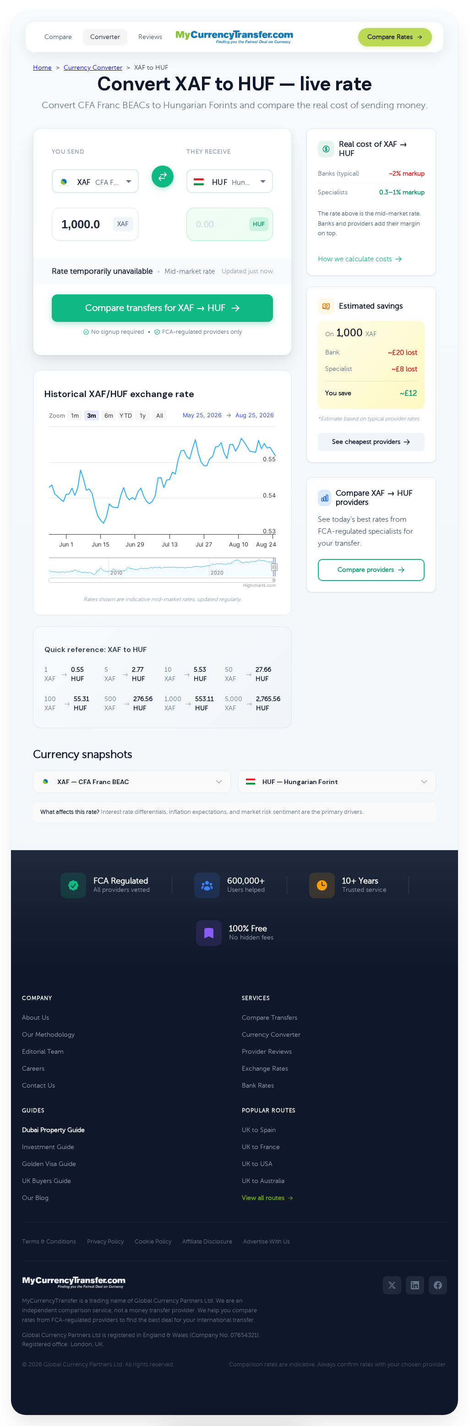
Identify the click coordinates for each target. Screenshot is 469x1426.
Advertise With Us (266, 1241)
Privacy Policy (105, 1241)
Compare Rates (390, 36)
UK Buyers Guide (46, 1180)
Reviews (150, 36)
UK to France (261, 1147)
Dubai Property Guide (53, 1130)
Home (42, 67)
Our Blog (35, 1197)
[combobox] (95, 181)
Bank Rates (258, 1085)
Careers (33, 1068)
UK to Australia (263, 1180)
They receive (208, 152)
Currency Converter (93, 67)
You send (68, 152)
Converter (105, 36)
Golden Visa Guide (49, 1164)
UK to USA (257, 1164)
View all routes (263, 1197)
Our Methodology (48, 1034)
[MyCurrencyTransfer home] (234, 37)
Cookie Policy (153, 1241)
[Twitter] (392, 1285)
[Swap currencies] (163, 177)
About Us (35, 1017)
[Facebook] (438, 1285)
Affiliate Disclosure (207, 1241)
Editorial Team (43, 1051)
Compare (58, 36)
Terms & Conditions (49, 1241)
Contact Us (38, 1085)
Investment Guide (48, 1147)
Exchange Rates (265, 1068)
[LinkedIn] (415, 1285)
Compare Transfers (269, 1017)
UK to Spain (259, 1130)
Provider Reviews (267, 1051)
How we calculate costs (355, 259)
